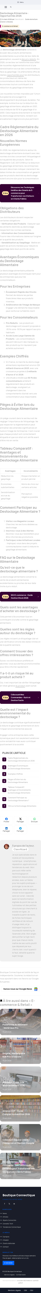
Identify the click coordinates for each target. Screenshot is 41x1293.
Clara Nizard (20, 849)
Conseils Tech (8, 1224)
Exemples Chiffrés (15, 774)
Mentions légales (9, 1275)
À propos (6, 1237)
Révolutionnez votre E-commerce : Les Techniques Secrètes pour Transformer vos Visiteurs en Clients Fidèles (19, 1166)
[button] (11, 7)
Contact (6, 1247)
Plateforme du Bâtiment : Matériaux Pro (15, 1026)
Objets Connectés (9, 1220)
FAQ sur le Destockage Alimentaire (22, 806)
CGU (31, 1290)
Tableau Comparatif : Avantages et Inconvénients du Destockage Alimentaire (19, 790)
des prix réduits (29, 59)
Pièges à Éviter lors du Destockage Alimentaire (18, 780)
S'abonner (8, 1263)
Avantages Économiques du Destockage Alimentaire (19, 767)
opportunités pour (15, 75)
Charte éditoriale (9, 1243)
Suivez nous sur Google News (17, 989)
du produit (20, 685)
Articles (5, 1217)
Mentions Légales (14, 1290)
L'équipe (6, 1240)
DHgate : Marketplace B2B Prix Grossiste (14, 1055)
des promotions (25, 537)
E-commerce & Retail (10, 26)
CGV (25, 1290)
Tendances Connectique (12, 1227)
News (5, 1213)
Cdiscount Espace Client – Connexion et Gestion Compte (18, 1141)
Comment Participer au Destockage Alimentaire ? (18, 799)
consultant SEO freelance (24, 1280)
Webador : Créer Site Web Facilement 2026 (14, 1084)
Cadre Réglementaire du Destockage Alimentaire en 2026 (21, 759)
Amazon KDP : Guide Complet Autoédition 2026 (16, 1113)
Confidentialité (20, 1275)
